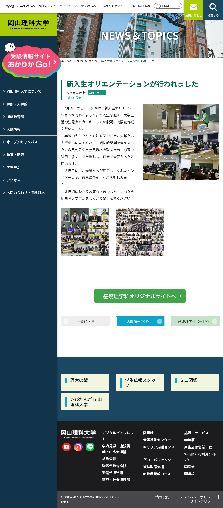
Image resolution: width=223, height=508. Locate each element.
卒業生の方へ (69, 6)
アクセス (13, 179)
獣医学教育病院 (114, 465)
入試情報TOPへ (139, 321)
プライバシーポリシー (196, 497)
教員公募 (109, 458)
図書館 (148, 432)
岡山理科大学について (24, 91)
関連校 (189, 473)
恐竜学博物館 (112, 472)
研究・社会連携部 (116, 479)
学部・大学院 (17, 104)
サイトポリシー (202, 501)
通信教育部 (15, 116)
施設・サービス (196, 432)
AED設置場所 (142, 6)
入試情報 (13, 129)
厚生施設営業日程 (198, 447)
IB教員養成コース (157, 473)
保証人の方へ (47, 6)
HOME (69, 61)
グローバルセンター (158, 459)
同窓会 (189, 466)
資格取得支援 (153, 466)
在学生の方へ (26, 6)
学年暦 (189, 439)
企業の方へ (88, 6)
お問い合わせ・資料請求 (26, 192)
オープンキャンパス (22, 141)
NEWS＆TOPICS (87, 61)
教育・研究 (15, 154)
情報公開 (162, 497)
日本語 (164, 6)
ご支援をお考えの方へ (114, 6)
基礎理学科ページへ (193, 321)
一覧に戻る (86, 321)
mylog (10, 6)
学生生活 (13, 167)
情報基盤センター (157, 439)
